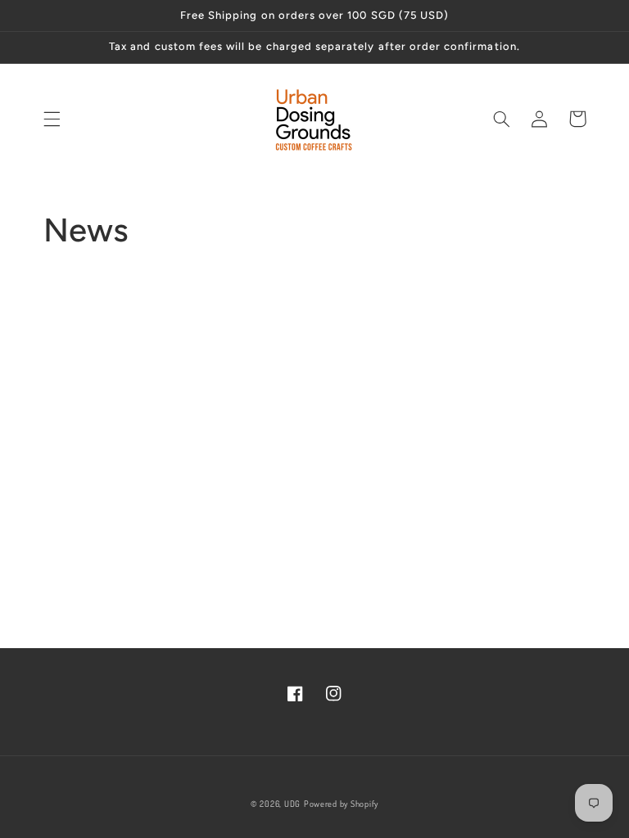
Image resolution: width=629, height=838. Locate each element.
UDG (292, 803)
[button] (51, 118)
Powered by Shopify (341, 803)
